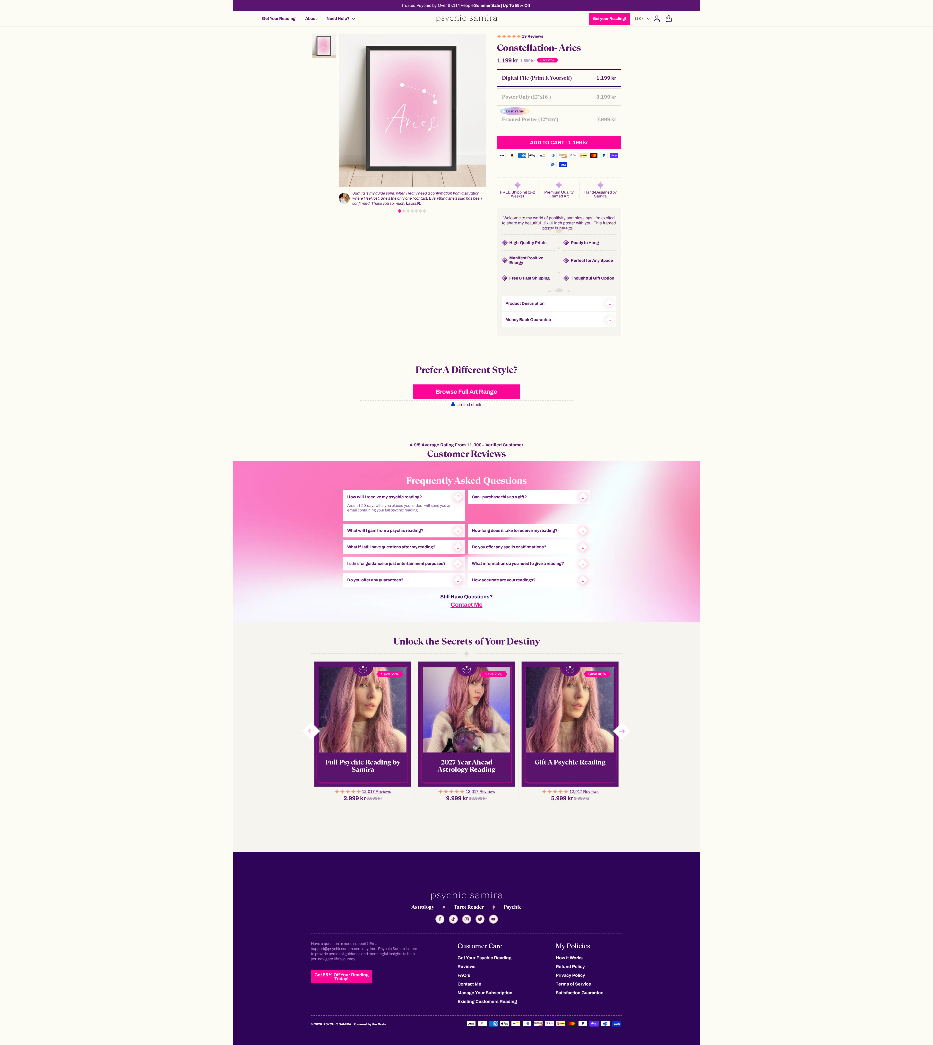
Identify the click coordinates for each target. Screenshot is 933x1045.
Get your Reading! (609, 19)
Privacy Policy (570, 975)
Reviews (466, 966)
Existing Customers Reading (487, 1001)
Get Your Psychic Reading (484, 958)
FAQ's (464, 975)
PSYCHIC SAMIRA (337, 1024)
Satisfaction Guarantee (580, 993)
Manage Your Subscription (485, 993)
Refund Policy (570, 966)
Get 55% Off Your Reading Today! (341, 976)
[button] (339, 18)
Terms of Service (573, 984)
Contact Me (467, 605)
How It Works (569, 958)
